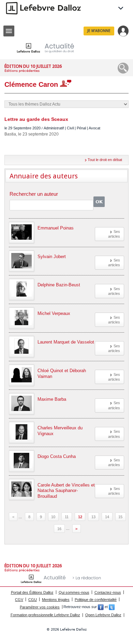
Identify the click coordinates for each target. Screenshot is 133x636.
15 (120, 517)
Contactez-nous (107, 592)
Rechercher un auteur (34, 194)
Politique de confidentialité (96, 600)
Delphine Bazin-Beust (59, 284)
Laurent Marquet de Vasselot (66, 342)
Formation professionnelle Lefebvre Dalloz (45, 615)
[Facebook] (101, 607)
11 (67, 517)
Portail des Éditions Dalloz (32, 592)
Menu (8, 31)
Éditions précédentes (22, 71)
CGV (19, 600)
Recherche (123, 68)
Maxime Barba (52, 399)
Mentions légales (56, 600)
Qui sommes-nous (74, 592)
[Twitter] (112, 607)
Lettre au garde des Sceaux (36, 119)
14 (107, 517)
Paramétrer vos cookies (40, 607)
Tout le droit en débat (105, 160)
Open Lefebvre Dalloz (103, 615)
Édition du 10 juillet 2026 (33, 66)
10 (53, 517)
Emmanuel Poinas (56, 227)
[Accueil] (51, 48)
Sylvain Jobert (52, 256)
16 (59, 528)
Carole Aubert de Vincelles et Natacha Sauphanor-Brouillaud (66, 490)
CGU (32, 600)
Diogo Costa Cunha (57, 456)
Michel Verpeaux (54, 313)
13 (93, 517)
